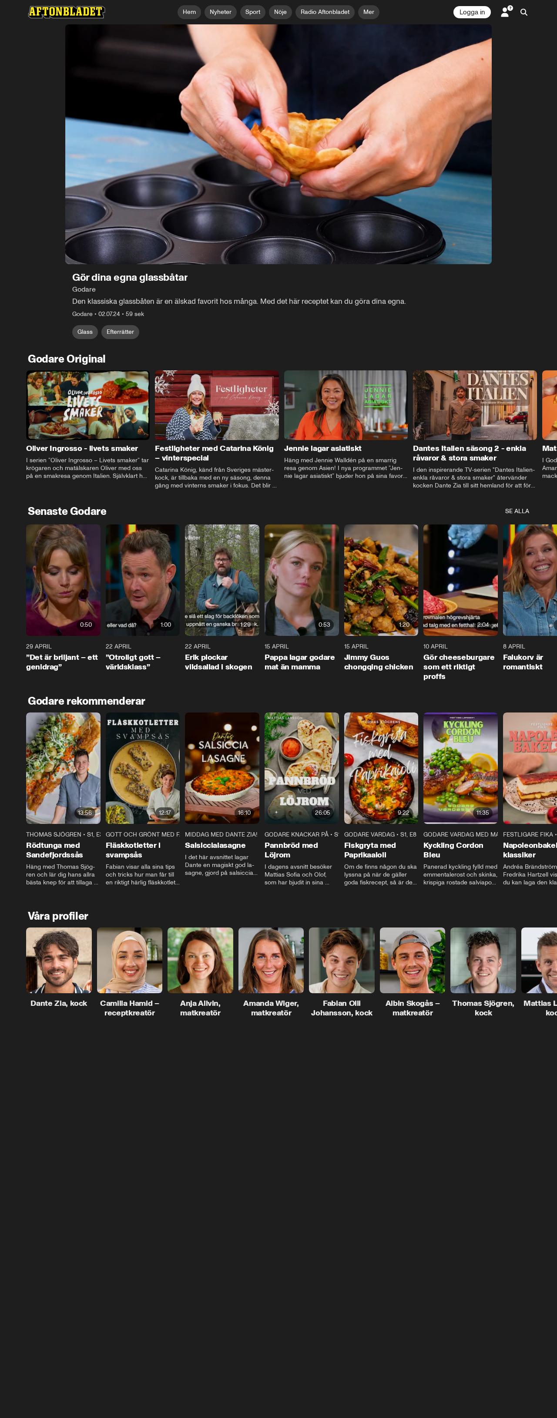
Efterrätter (120, 332)
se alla (517, 511)
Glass (85, 332)
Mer (368, 12)
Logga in (472, 12)
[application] (278, 144)
